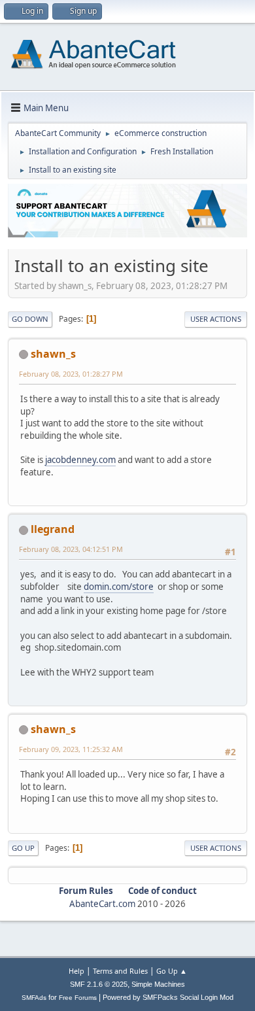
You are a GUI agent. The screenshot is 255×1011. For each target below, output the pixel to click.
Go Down (30, 319)
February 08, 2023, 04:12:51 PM (71, 549)
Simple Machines (158, 984)
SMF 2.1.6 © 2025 (99, 984)
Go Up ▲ (171, 971)
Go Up (23, 848)
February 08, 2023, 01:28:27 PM (71, 374)
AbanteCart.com (102, 904)
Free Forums (78, 997)
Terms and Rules (120, 971)
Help (76, 971)
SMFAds (34, 997)
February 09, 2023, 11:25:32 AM (71, 749)
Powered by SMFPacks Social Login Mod (168, 997)
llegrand (53, 529)
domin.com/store (119, 586)
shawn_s (53, 354)
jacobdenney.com (80, 460)
